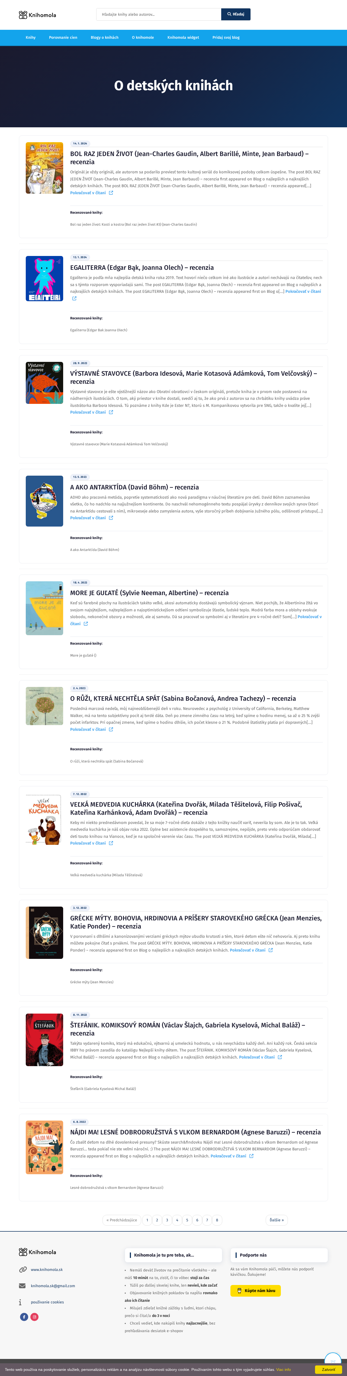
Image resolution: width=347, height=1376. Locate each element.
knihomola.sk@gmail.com (53, 1286)
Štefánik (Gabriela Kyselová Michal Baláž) (103, 1089)
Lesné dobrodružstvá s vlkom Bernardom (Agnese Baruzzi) (116, 1188)
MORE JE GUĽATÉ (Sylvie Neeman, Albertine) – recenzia (149, 593)
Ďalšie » (277, 1220)
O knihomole (143, 37)
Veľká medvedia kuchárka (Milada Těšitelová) (106, 875)
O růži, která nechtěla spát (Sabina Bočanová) (106, 761)
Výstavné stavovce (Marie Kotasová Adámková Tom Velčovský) (119, 444)
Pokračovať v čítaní (89, 192)
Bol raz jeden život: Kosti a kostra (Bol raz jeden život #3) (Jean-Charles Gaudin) (133, 224)
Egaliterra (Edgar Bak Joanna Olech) (98, 330)
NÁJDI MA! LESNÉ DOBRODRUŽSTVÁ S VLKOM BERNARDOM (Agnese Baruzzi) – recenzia (195, 1132)
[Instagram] (34, 1317)
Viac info (283, 1369)
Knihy (31, 37)
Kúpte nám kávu (260, 1290)
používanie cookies (47, 1302)
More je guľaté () (83, 655)
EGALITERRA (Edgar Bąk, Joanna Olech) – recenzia (142, 267)
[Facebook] (24, 1317)
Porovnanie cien (63, 37)
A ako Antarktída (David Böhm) (94, 550)
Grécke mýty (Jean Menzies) (91, 982)
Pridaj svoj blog (226, 37)
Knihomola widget (183, 37)
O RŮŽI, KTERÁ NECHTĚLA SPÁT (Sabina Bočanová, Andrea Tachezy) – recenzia (183, 698)
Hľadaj (238, 14)
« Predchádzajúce (122, 1220)
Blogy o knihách (104, 37)
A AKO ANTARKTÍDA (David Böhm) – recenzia (134, 487)
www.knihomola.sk (47, 1269)
